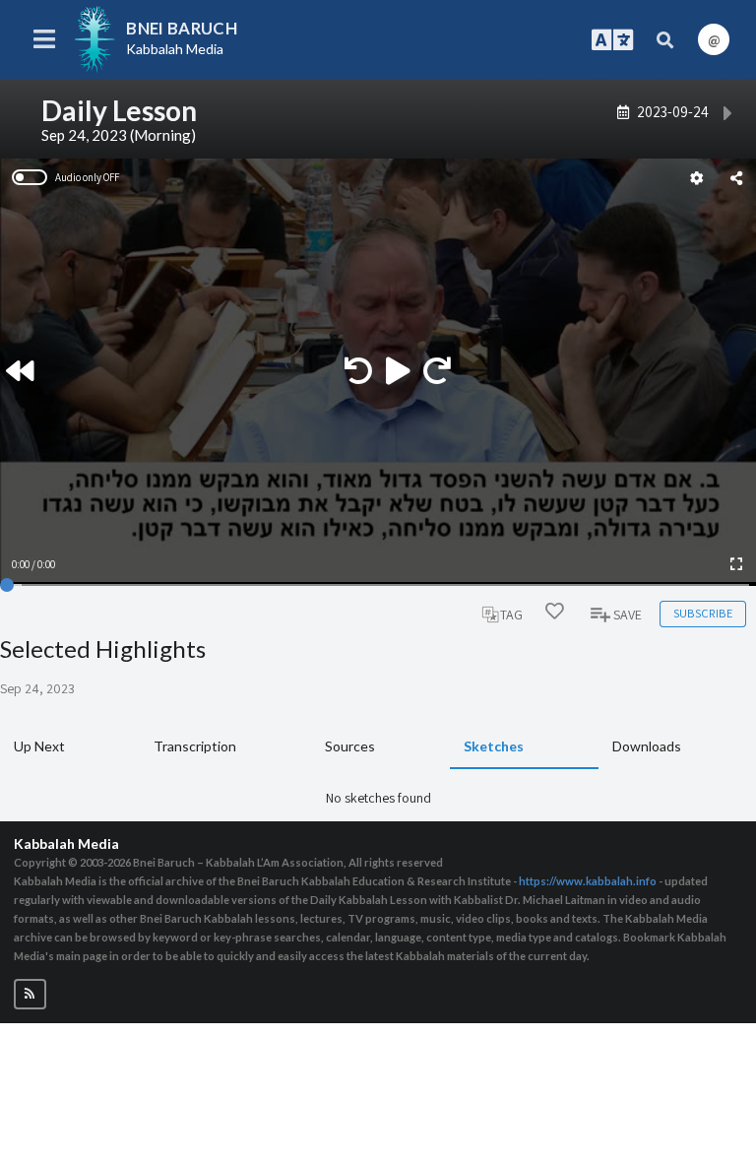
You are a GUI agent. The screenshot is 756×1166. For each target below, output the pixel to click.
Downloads (646, 746)
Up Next (39, 746)
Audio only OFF (87, 177)
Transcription (195, 746)
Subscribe (702, 613)
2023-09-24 (673, 111)
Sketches (494, 746)
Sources (350, 746)
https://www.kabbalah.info (588, 880)
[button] (30, 994)
